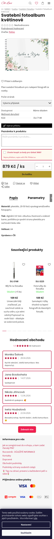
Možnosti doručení (10, 114)
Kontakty (7, 455)
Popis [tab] (13, 198)
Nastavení (26, 524)
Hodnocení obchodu (27, 340)
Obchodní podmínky (12, 463)
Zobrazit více (27, 429)
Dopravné (7, 459)
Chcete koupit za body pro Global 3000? (24, 152)
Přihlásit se (32, 157)
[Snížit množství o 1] (37, 166)
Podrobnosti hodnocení (12, 28)
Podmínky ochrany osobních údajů (19, 467)
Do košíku (27, 174)
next (51, 276)
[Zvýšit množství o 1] (49, 166)
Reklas (12, 32)
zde (35, 518)
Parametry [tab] (36, 198)
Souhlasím (26, 532)
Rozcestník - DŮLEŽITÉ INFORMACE (19, 451)
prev (3, 276)
